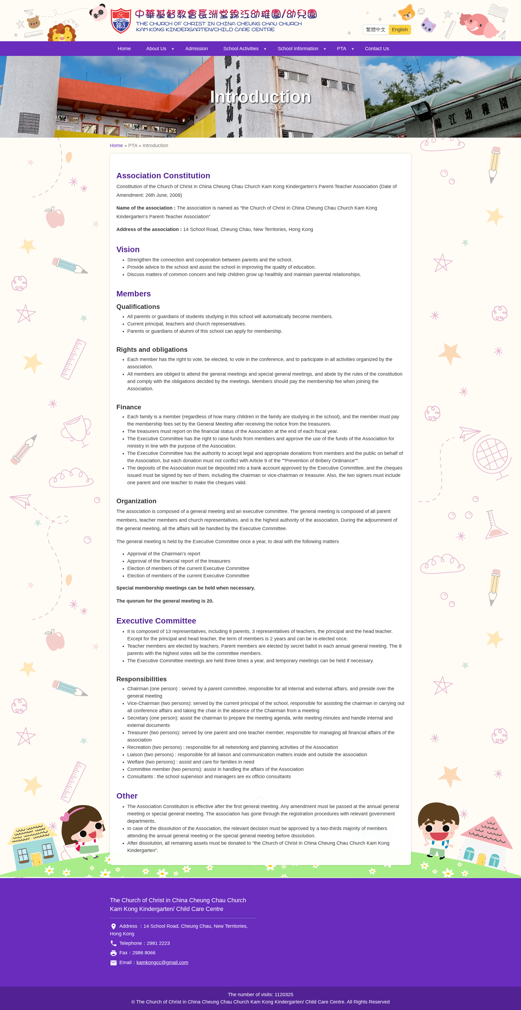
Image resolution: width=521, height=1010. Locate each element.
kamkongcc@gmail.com (162, 962)
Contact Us (377, 48)
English (400, 29)
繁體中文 (376, 29)
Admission (196, 48)
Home (124, 48)
